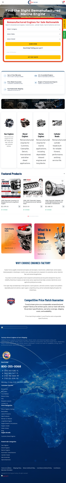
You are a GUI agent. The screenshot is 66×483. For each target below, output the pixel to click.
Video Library (5, 428)
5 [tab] (33, 216)
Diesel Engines (25, 135)
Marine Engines (41, 135)
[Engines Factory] (32, 2)
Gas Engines (9, 134)
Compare (18, 184)
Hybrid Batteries (6, 460)
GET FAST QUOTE (33, 57)
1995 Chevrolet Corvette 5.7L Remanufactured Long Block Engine (10, 202)
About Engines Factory (7, 409)
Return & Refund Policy (29, 468)
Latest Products (6, 414)
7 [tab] (36, 216)
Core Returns (57, 468)
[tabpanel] (11, 195)
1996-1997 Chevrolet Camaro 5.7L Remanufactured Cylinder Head (32, 202)
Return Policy (5, 396)
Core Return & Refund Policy (44, 468)
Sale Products (5, 416)
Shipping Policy (17, 468)
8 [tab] (37, 216)
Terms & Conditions (6, 468)
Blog (2, 430)
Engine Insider (5, 426)
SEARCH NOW (33, 44)
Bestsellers (4, 411)
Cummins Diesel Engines (8, 436)
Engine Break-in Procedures (9, 423)
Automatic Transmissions (8, 452)
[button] (1, 18)
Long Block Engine (6, 421)
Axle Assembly (5, 457)
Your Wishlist (5, 394)
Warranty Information (6, 470)
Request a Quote (6, 401)
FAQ (2, 398)
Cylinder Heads (57, 135)
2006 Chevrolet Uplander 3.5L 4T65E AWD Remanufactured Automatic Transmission (54, 202)
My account (4, 389)
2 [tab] (29, 216)
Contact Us (4, 403)
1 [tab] (28, 216)
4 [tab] (32, 216)
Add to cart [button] (19, 206)
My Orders (4, 391)
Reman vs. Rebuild (6, 418)
